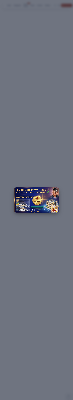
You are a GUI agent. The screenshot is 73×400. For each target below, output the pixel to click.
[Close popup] (56, 190)
